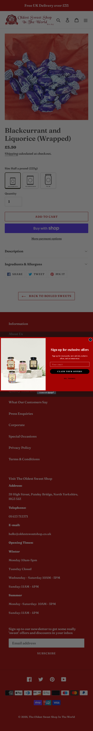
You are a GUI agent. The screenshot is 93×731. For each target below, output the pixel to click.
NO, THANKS (69, 378)
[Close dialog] (90, 339)
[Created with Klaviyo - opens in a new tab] (46, 392)
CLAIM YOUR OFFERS (69, 371)
